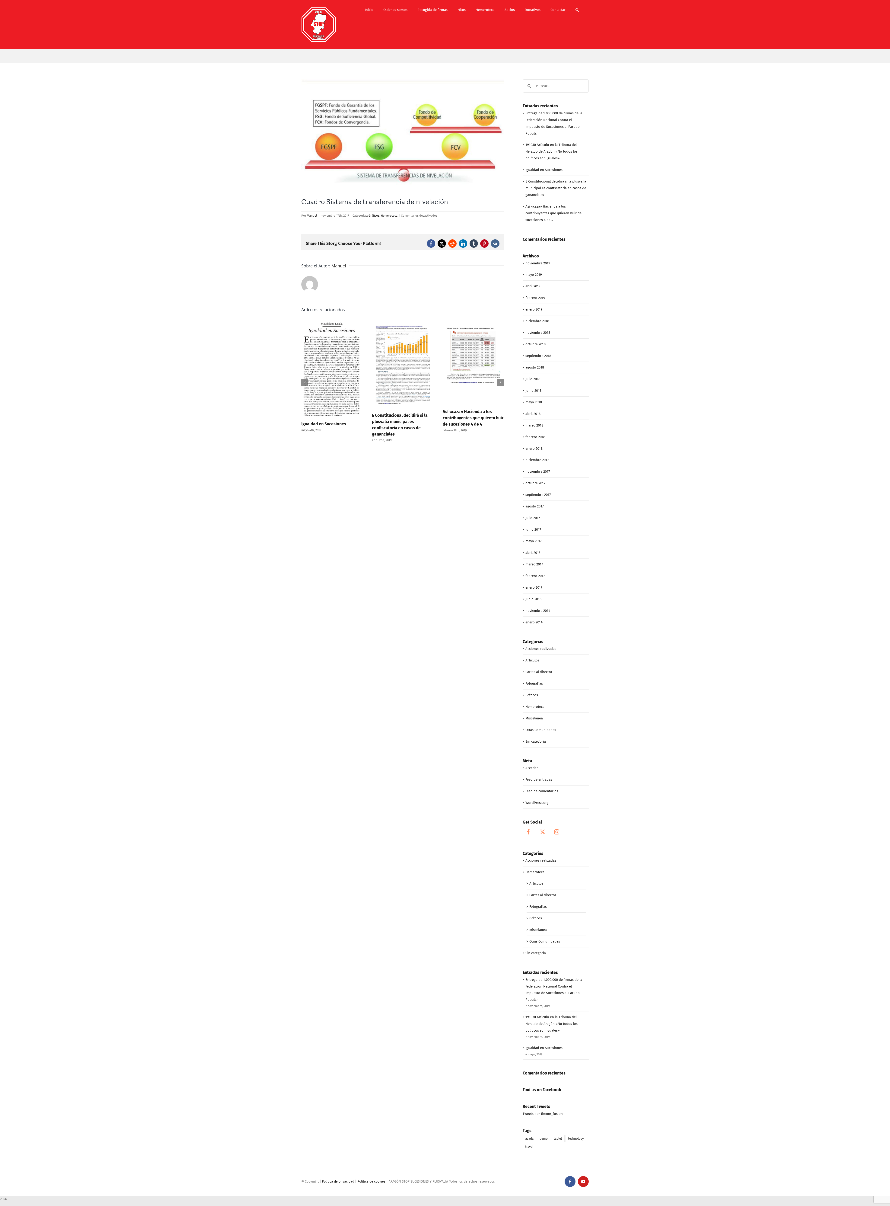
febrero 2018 (535, 437)
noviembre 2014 (537, 611)
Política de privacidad (338, 1182)
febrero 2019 (535, 298)
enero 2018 (534, 448)
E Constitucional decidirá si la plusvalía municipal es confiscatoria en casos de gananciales (555, 188)
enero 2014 (534, 622)
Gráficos (374, 215)
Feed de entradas (538, 779)
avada (529, 1139)
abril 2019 (532, 286)
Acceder (531, 768)
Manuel (312, 215)
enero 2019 (534, 309)
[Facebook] (528, 832)
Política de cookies (371, 1182)
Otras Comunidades (540, 730)
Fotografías (534, 683)
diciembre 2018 (537, 321)
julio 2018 (532, 379)
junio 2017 (533, 529)
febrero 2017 (535, 576)
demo (544, 1139)
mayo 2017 (533, 541)
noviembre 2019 (537, 263)
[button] (577, 9)
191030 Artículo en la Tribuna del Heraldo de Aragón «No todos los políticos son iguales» (551, 151)
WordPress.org (537, 803)
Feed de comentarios (541, 791)
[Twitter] (542, 832)
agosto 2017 (534, 506)
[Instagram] (557, 832)
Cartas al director (538, 672)
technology (576, 1139)
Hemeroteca (389, 215)
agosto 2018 (534, 367)
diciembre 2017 (537, 460)
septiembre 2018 (538, 356)
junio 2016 (533, 599)
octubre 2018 (535, 344)
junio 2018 (533, 390)
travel (529, 1147)
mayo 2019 (533, 275)
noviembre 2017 (537, 471)
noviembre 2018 (537, 332)
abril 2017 (532, 553)
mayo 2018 (533, 402)
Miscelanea (534, 718)
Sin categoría (535, 741)
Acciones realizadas (540, 649)
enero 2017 (533, 587)
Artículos (532, 660)
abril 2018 (532, 414)
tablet (558, 1139)
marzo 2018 (534, 425)
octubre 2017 (535, 483)
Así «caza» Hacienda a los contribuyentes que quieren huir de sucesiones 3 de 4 (473, 421)
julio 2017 (532, 518)
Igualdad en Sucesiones (544, 170)
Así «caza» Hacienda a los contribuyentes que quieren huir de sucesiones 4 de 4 (402, 418)
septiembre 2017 (538, 495)
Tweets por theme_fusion (543, 1114)
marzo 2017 (534, 564)
